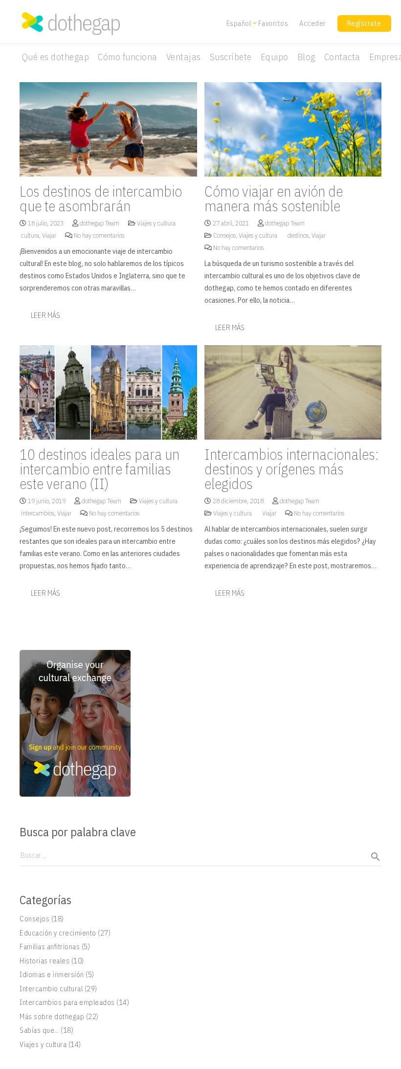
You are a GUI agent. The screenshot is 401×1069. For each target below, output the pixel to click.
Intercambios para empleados (67, 1002)
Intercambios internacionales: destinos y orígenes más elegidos (291, 469)
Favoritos (273, 23)
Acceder (312, 23)
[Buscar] (371, 857)
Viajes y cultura (156, 223)
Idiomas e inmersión (52, 974)
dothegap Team (99, 223)
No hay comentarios (99, 235)
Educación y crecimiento (58, 932)
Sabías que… (39, 1030)
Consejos (224, 235)
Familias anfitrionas (50, 946)
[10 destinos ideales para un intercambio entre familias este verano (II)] (108, 392)
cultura (30, 235)
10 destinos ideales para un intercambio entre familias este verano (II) (99, 469)
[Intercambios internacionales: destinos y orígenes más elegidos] (293, 392)
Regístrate (364, 23)
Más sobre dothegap (52, 1016)
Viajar (49, 235)
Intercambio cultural (51, 988)
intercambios (37, 513)
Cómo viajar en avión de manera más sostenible (273, 198)
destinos (298, 235)
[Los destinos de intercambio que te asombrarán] (108, 129)
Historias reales (44, 960)
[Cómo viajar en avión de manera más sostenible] (293, 129)
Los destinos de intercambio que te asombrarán (101, 198)
